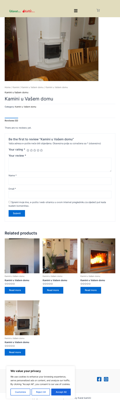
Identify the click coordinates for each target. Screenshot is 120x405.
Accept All (61, 392)
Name (13, 175)
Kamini (16, 87)
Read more (15, 290)
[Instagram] (106, 379)
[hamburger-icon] (75, 11)
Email (12, 188)
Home (8, 87)
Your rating (17, 149)
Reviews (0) (11, 120)
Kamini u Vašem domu (32, 87)
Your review (17, 155)
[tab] (11, 121)
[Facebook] (99, 379)
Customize (20, 392)
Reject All (41, 392)
